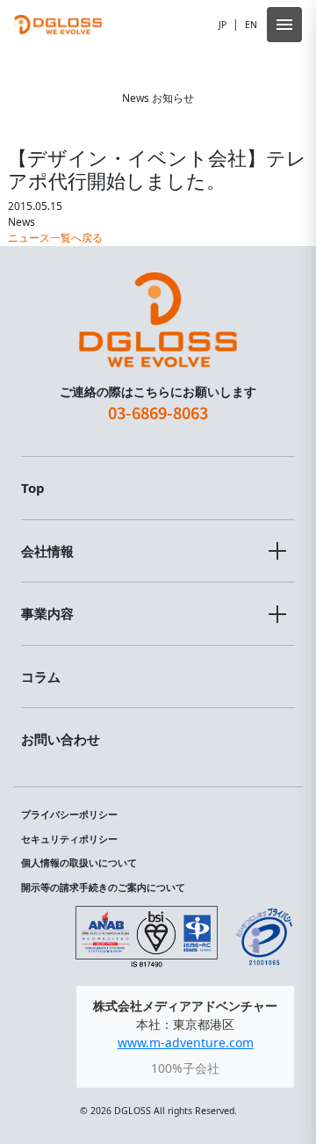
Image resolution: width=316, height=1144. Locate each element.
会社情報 (47, 551)
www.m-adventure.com (186, 1042)
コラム (41, 676)
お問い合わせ (60, 739)
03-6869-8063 (158, 412)
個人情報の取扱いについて (79, 863)
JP (222, 24)
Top (33, 487)
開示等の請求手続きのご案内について (103, 887)
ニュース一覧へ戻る (55, 237)
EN (251, 24)
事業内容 (47, 613)
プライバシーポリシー (69, 814)
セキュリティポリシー (69, 839)
